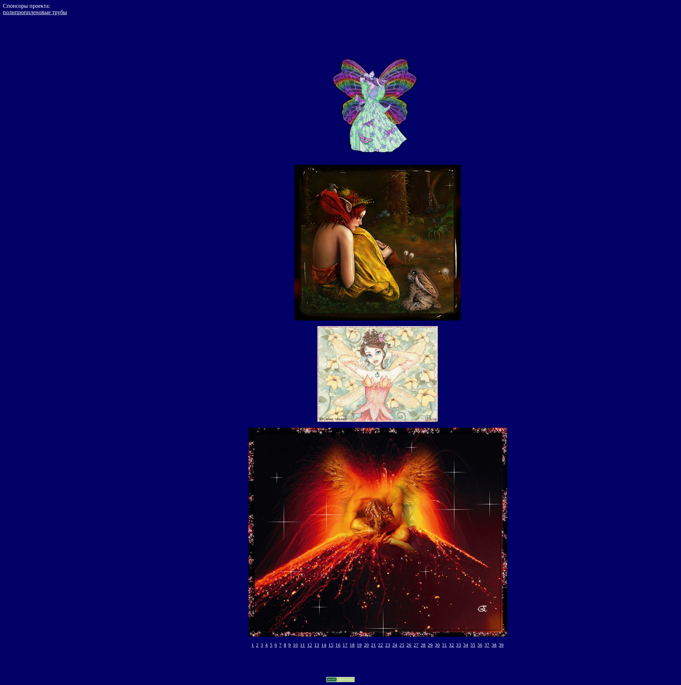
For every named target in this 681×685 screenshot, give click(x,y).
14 (323, 645)
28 (423, 645)
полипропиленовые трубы (35, 12)
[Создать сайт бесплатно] (340, 680)
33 (458, 645)
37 (487, 645)
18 (352, 645)
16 (338, 645)
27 (416, 645)
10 (295, 645)
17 (345, 645)
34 (465, 645)
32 (451, 645)
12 (309, 645)
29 (430, 645)
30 (437, 645)
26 (408, 645)
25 (401, 645)
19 (359, 645)
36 (479, 645)
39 (501, 645)
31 (444, 645)
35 (472, 645)
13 (316, 645)
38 (494, 645)
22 (380, 645)
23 (387, 645)
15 (330, 645)
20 (366, 645)
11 (302, 645)
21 (373, 645)
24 (394, 645)
